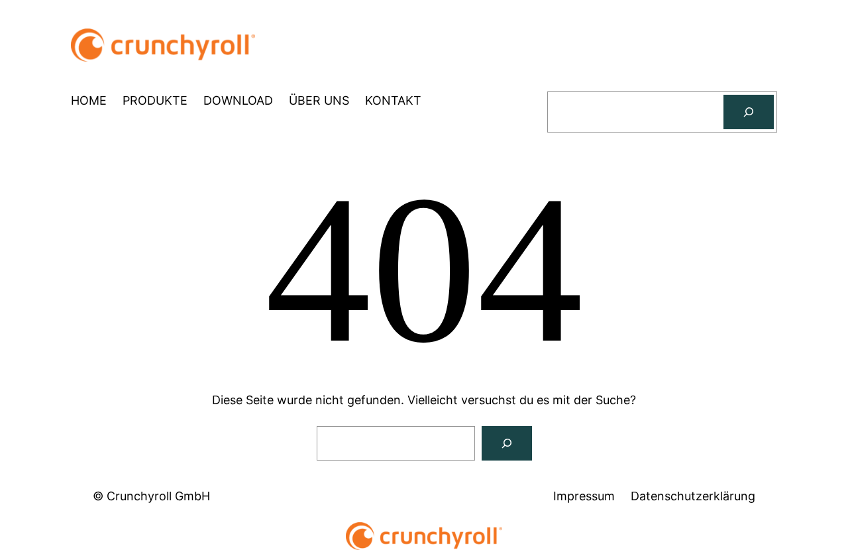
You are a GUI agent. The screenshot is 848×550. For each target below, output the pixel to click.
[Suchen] (748, 112)
